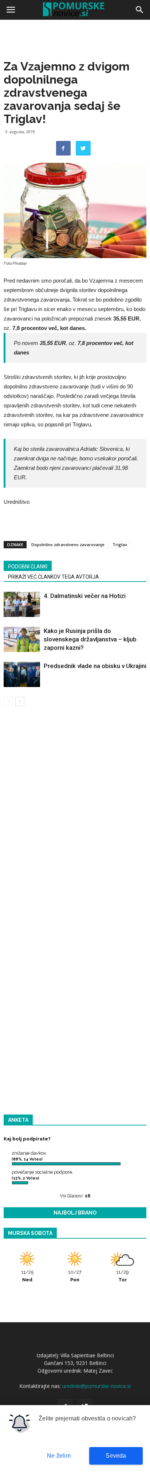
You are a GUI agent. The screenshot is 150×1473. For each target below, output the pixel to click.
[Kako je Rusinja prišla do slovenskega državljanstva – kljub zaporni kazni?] (22, 639)
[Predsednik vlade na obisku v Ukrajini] (22, 674)
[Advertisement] (75, 101)
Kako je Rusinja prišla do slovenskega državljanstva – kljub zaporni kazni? (90, 639)
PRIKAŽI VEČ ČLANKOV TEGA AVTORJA (53, 577)
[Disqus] (75, 816)
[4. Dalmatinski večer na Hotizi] (22, 604)
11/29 (122, 1275)
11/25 (27, 1275)
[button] (140, 10)
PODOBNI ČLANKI (27, 566)
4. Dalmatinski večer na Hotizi (85, 595)
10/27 (75, 1275)
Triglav (119, 544)
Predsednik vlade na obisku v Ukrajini (95, 666)
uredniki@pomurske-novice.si (96, 1385)
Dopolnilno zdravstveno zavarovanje (67, 544)
